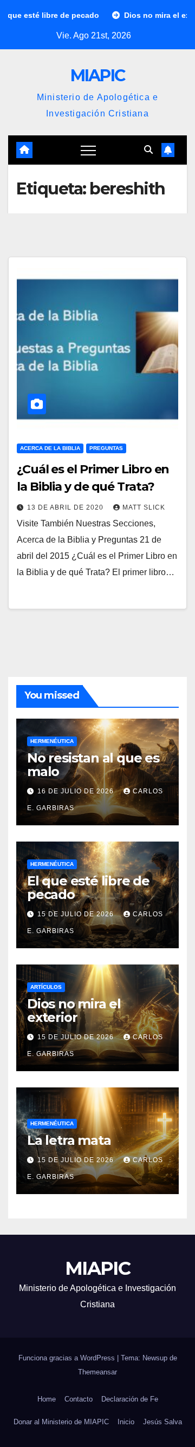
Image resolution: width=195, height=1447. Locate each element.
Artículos (46, 987)
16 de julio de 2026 (76, 791)
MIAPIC (97, 76)
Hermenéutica (52, 741)
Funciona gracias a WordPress (67, 1358)
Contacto (78, 1399)
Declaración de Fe (129, 1399)
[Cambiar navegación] (88, 150)
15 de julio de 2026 (76, 914)
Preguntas (106, 448)
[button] (148, 149)
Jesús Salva (162, 1422)
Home (46, 1399)
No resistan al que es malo (93, 764)
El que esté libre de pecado (88, 887)
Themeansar (97, 1372)
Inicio (126, 1422)
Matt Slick (143, 507)
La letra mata (68, 1140)
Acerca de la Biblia (50, 448)
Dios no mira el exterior (74, 1010)
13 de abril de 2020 (66, 507)
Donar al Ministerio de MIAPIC (61, 1422)
